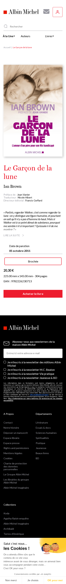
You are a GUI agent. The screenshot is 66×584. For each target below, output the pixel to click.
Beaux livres (42, 453)
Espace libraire (11, 437)
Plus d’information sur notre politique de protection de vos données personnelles (33, 399)
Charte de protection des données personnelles (15, 466)
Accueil (7, 47)
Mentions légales (13, 453)
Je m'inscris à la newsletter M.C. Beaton (31, 369)
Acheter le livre (33, 293)
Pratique (40, 443)
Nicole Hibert (25, 197)
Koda (6, 513)
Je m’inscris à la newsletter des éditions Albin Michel (34, 363)
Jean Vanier (23, 194)
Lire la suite (12, 235)
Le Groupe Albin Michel (16, 474)
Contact (8, 422)
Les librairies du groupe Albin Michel (16, 481)
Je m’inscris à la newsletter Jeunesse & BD (32, 377)
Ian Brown (12, 186)
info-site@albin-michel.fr (39, 395)
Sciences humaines (46, 432)
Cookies (8, 458)
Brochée (33, 261)
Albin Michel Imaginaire (16, 487)
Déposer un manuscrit (16, 432)
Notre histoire (11, 427)
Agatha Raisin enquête (16, 518)
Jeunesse (41, 448)
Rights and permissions (16, 448)
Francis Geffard (33, 200)
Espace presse (12, 443)
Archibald (9, 528)
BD (37, 458)
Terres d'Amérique (14, 533)
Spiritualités (42, 437)
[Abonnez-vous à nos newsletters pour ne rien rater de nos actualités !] (45, 11)
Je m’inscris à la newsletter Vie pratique (30, 373)
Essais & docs (43, 427)
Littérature (42, 422)
